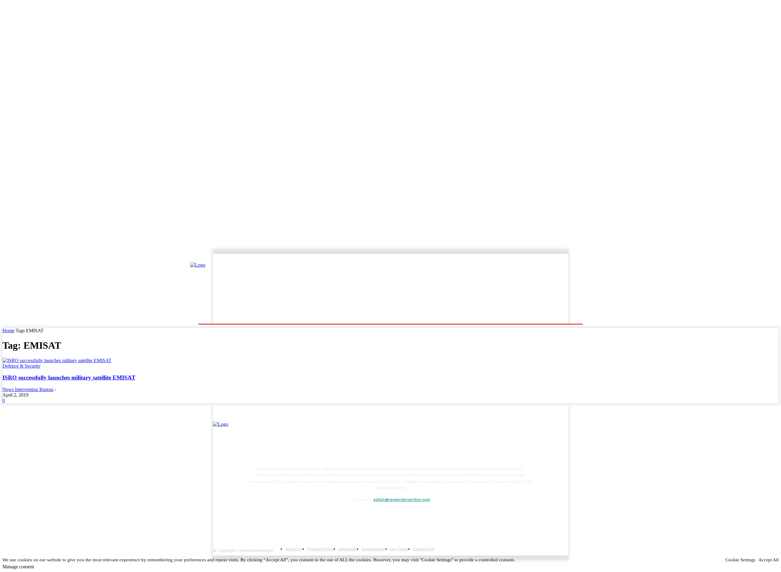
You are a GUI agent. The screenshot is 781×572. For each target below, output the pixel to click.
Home (8, 330)
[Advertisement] (444, 283)
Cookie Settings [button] (740, 559)
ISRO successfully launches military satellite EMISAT (68, 377)
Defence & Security (21, 366)
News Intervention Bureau (27, 389)
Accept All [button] (768, 559)
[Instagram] (236, 515)
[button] (568, 316)
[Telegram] (253, 515)
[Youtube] (286, 515)
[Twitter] (270, 515)
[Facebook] (219, 515)
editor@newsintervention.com (401, 499)
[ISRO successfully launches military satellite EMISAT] (56, 360)
